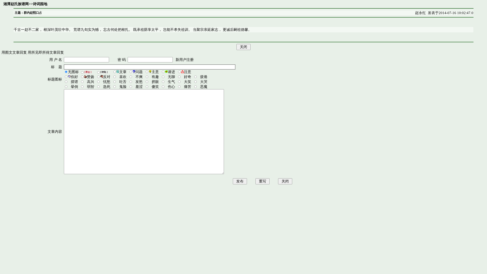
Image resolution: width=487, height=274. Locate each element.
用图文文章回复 (14, 52)
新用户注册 (185, 60)
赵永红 (420, 13)
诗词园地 (40, 4)
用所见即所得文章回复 (46, 52)
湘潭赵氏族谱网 (16, 4)
